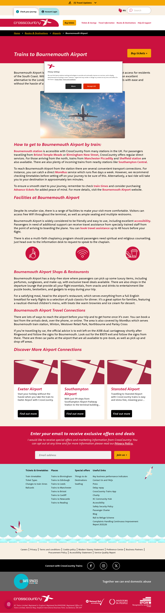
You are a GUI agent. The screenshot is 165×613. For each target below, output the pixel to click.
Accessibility (98, 502)
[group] (35, 389)
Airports (57, 33)
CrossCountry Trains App (104, 491)
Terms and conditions (50, 549)
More (73, 86)
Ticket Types (31, 480)
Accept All (91, 86)
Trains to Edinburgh (60, 480)
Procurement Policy (57, 552)
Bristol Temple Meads (48, 154)
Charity (96, 495)
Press (95, 483)
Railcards (30, 487)
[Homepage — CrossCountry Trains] (33, 22)
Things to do (81, 476)
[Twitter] (116, 565)
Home (17, 33)
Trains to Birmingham (61, 476)
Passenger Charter (101, 510)
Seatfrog (79, 483)
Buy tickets (69, 23)
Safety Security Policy (103, 506)
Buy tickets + (139, 53)
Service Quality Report (104, 552)
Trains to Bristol (58, 491)
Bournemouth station (28, 151)
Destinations (81, 480)
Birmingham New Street (82, 154)
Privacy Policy (58, 79)
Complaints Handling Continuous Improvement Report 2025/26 (115, 523)
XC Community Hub (102, 498)
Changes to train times (36, 483)
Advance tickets (24, 189)
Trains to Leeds (58, 483)
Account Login (51, 11)
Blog (95, 513)
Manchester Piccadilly (98, 158)
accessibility (142, 221)
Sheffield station (130, 158)
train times (101, 186)
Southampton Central (132, 162)
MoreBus (61, 172)
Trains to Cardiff (58, 495)
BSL (124, 10)
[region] (83, 77)
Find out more (28, 413)
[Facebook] (90, 565)
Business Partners (134, 549)
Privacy (33, 549)
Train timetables (33, 476)
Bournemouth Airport (76, 33)
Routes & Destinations (36, 33)
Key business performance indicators (110, 476)
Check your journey (28, 11)
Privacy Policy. (124, 443)
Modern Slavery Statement (91, 549)
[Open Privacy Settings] (9, 604)
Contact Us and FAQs (103, 480)
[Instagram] (103, 565)
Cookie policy (69, 549)
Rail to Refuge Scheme (103, 517)
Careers (24, 549)
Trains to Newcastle (60, 498)
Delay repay (98, 487)
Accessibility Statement (81, 552)
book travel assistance (95, 228)
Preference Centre (115, 549)
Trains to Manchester (61, 487)
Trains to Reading (59, 502)
